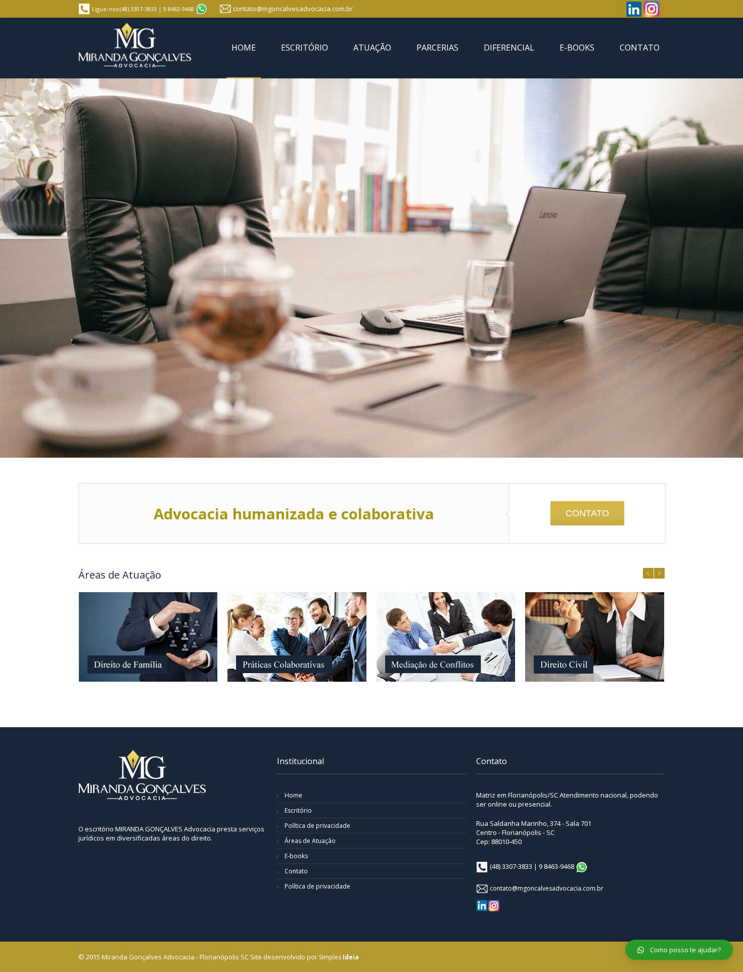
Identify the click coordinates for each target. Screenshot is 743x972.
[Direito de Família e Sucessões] (148, 637)
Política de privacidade (317, 825)
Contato (296, 871)
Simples (339, 957)
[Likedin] (634, 9)
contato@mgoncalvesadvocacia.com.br (293, 8)
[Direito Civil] (594, 637)
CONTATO (587, 513)
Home (293, 795)
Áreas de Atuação (310, 840)
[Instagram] (651, 9)
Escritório (298, 810)
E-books (296, 856)
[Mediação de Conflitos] (446, 637)
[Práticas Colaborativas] (296, 637)
